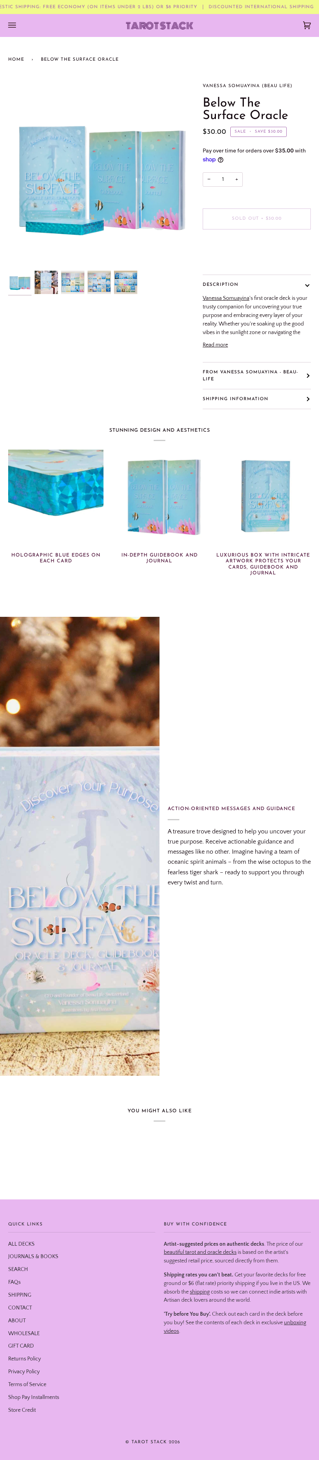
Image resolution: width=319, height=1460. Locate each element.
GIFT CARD (21, 1346)
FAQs (14, 1282)
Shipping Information (235, 399)
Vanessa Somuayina (226, 298)
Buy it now (257, 251)
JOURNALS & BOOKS (33, 1256)
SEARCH (18, 1269)
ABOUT (17, 1321)
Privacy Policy (24, 1372)
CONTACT (20, 1308)
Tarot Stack (149, 1442)
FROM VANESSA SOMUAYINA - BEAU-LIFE (250, 376)
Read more (215, 345)
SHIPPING (19, 1295)
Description (220, 284)
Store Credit (22, 1410)
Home (16, 59)
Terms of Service (27, 1384)
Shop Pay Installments (33, 1397)
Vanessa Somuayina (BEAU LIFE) (248, 86)
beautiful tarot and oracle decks (200, 1252)
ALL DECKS (21, 1244)
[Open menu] (20, 25)
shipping (200, 1292)
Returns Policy (24, 1359)
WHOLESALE (24, 1333)
